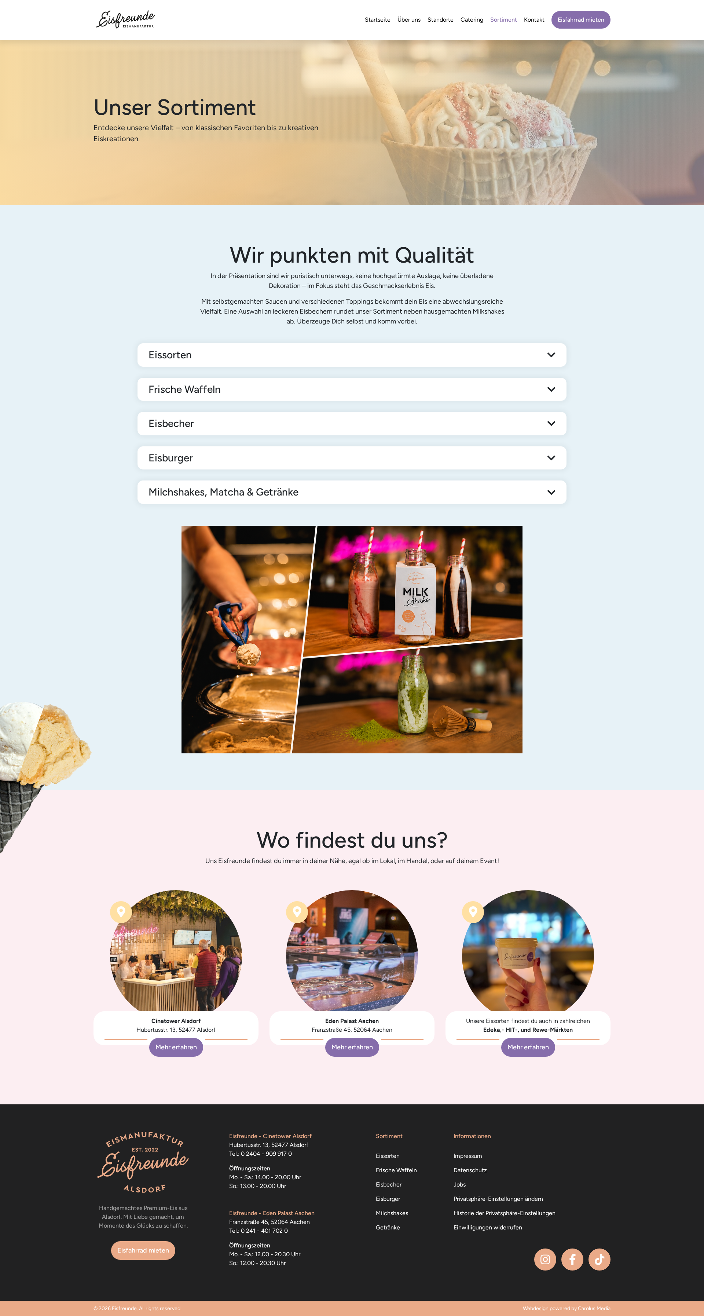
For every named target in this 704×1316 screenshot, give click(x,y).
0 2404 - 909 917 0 (266, 1153)
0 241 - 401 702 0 (264, 1230)
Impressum (468, 1155)
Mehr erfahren (176, 1047)
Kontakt (534, 19)
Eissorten (388, 1155)
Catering (472, 19)
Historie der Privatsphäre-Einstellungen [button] (505, 1213)
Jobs (460, 1184)
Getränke (388, 1227)
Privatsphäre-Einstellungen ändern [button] (498, 1198)
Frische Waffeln (396, 1170)
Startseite (377, 19)
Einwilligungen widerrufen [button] (488, 1227)
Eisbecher (389, 1184)
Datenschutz (470, 1170)
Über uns (409, 19)
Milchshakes (392, 1213)
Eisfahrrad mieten (581, 19)
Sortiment (503, 19)
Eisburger (388, 1198)
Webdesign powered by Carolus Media (566, 1308)
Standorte (441, 19)
